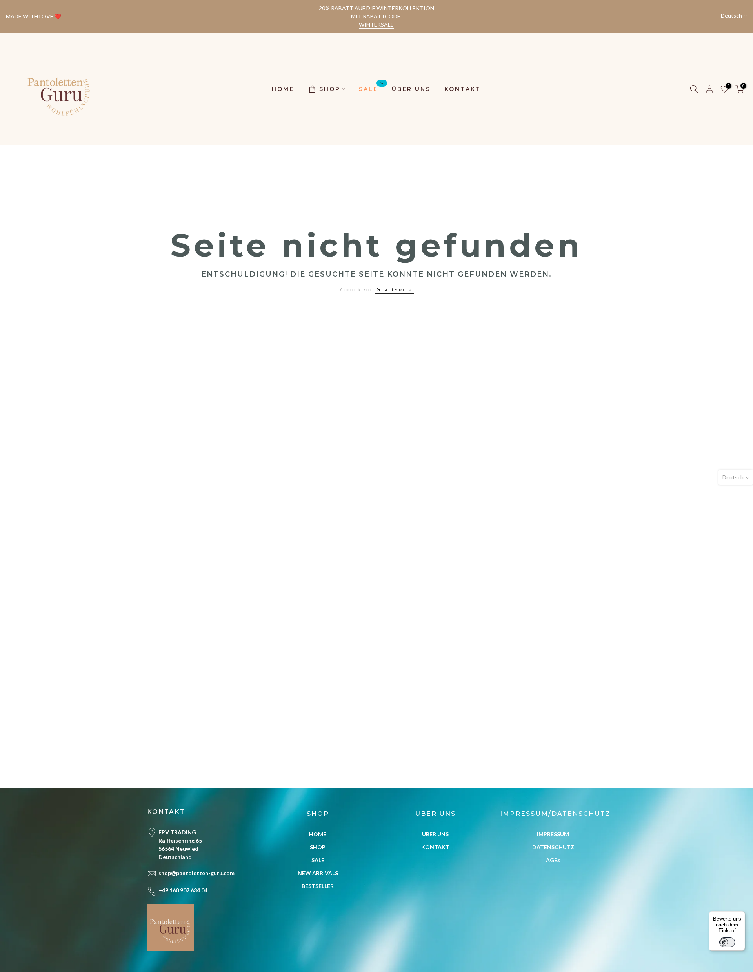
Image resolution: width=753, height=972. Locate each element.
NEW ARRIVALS (318, 873)
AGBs (553, 860)
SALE (371, 88)
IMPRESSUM (553, 834)
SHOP (329, 89)
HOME (283, 89)
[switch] (727, 942)
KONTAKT (462, 89)
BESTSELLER (318, 886)
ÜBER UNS (411, 89)
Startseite (394, 289)
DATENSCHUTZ (553, 847)
